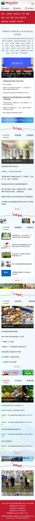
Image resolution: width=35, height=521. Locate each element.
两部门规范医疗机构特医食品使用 (12, 112)
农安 (7, 17)
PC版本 (6, 8)
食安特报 (4, 21)
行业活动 (18, 380)
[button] (3, 65)
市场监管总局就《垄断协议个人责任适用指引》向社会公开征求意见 (17, 103)
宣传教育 (12, 21)
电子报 (18, 8)
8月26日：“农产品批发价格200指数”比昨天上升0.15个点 (17, 416)
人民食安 (9, 14)
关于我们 (31, 8)
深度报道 (18, 135)
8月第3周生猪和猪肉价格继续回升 (11, 429)
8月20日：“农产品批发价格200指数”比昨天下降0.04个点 (17, 447)
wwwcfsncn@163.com (20, 513)
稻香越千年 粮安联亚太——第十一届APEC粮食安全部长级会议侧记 (17, 108)
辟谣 (16, 17)
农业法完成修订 (7, 84)
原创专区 (20, 21)
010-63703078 (21, 506)
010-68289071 (21, 508)
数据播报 (6, 380)
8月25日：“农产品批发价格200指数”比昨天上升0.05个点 (17, 423)
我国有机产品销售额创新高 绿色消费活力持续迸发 (17, 98)
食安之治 (17, 14)
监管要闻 (6, 227)
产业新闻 (6, 301)
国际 (27, 14)
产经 (23, 14)
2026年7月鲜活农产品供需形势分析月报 (13, 410)
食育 (2, 17)
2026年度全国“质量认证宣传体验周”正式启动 (16, 92)
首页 (2, 14)
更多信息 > (18, 209)
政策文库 (23, 17)
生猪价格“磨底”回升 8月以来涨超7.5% (12, 405)
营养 (12, 17)
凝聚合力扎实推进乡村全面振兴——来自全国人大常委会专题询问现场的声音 (17, 88)
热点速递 (6, 135)
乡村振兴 (18, 301)
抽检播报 (18, 227)
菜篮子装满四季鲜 (6, 441)
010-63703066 (21, 510)
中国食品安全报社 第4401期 (13, 81)
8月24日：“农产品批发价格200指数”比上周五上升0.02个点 (17, 435)
